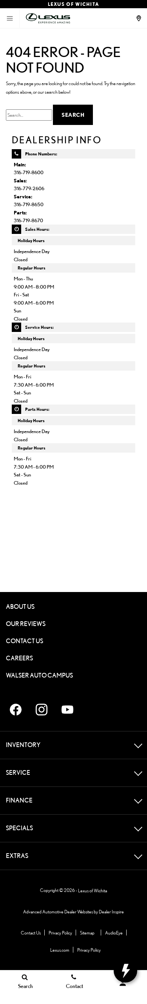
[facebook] (15, 709)
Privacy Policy (60, 933)
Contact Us (24, 641)
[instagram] (41, 709)
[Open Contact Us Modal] (139, 18)
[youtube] (67, 709)
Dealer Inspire (111, 912)
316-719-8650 (29, 204)
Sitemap (87, 933)
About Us (20, 606)
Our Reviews (25, 624)
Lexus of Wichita (92, 890)
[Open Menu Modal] (10, 18)
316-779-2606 (29, 188)
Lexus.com (59, 950)
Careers (19, 658)
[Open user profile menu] (122, 983)
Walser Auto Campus (39, 675)
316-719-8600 (29, 172)
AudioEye (114, 933)
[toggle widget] (125, 971)
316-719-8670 (28, 220)
